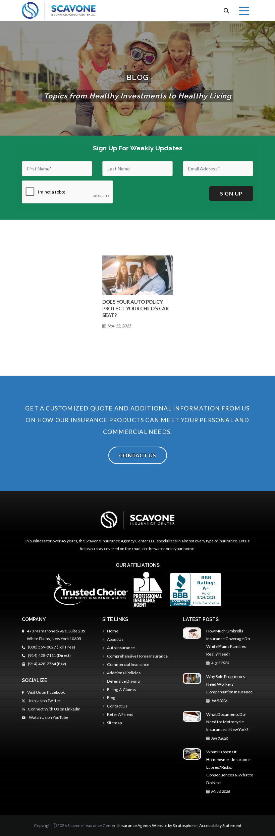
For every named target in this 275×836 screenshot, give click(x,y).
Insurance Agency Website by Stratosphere (157, 825)
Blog (111, 697)
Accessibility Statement (220, 825)
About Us (115, 639)
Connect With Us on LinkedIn (53, 708)
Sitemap (114, 722)
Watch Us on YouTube (48, 717)
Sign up (231, 193)
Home (112, 630)
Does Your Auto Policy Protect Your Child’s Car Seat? (135, 308)
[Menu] (244, 10)
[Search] (226, 11)
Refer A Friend (120, 714)
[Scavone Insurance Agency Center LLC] (59, 10)
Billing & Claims (121, 689)
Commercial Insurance (128, 664)
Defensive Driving (123, 681)
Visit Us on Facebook (45, 692)
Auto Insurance (121, 647)
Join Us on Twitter (44, 700)
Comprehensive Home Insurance (137, 656)
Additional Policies (124, 672)
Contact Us (137, 455)
